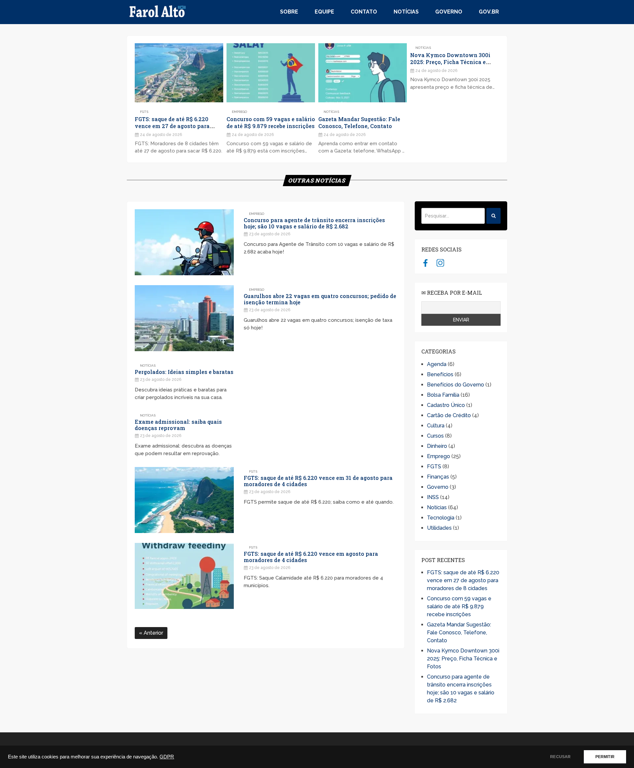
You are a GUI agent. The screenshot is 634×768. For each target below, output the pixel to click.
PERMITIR (605, 756)
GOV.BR (489, 12)
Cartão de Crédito (449, 415)
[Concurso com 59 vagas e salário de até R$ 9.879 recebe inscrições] (271, 72)
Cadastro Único (446, 405)
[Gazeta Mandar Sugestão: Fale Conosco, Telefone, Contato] (362, 72)
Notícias (406, 12)
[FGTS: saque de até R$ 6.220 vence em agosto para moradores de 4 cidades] (184, 576)
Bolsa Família (443, 395)
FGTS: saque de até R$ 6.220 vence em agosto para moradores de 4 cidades (311, 556)
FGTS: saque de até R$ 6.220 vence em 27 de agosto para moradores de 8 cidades (172, 126)
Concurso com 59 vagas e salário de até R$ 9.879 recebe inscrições (271, 122)
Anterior (152, 633)
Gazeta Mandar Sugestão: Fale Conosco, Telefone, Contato (359, 122)
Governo (448, 12)
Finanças (438, 477)
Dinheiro (437, 446)
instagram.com (440, 262)
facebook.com (425, 262)
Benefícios (440, 374)
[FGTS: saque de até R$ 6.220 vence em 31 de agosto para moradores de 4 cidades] (184, 500)
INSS (433, 497)
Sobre (289, 12)
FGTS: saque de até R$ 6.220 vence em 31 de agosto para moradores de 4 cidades (318, 480)
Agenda (436, 364)
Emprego (239, 112)
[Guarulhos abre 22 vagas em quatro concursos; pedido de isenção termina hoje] (184, 318)
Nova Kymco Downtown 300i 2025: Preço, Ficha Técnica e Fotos (450, 61)
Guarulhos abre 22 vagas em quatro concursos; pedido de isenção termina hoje (320, 299)
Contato (364, 12)
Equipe (324, 12)
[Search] (493, 216)
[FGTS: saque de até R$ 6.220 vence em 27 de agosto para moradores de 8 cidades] (179, 72)
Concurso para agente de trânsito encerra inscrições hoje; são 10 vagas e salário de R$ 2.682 (314, 223)
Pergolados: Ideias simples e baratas (184, 371)
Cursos (435, 436)
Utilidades (439, 528)
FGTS (144, 112)
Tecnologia (440, 518)
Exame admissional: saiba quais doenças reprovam (178, 424)
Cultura (435, 425)
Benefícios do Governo (455, 385)
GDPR (166, 756)
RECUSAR (560, 756)
